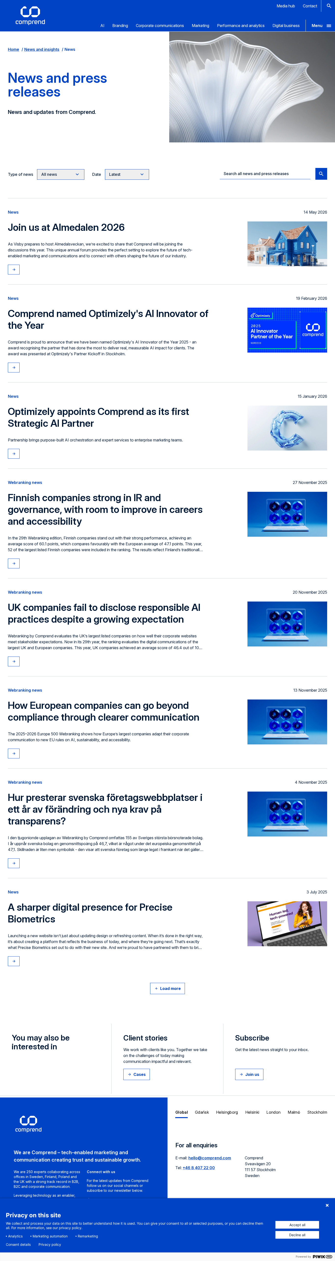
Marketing (200, 25)
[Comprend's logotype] (30, 15)
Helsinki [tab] (252, 1112)
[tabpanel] (251, 1163)
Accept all (297, 1225)
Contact (310, 5)
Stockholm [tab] (317, 1112)
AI (102, 25)
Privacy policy (50, 1245)
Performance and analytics (241, 25)
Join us (252, 1074)
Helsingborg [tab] (227, 1112)
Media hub (286, 5)
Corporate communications (160, 25)
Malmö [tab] (294, 1112)
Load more (170, 988)
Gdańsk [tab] (202, 1112)
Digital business (286, 25)
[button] (320, 25)
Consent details (18, 1245)
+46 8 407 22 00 (199, 1167)
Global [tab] (181, 1112)
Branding (120, 25)
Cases (139, 1074)
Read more (19, 269)
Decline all (297, 1235)
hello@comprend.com (209, 1157)
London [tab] (273, 1112)
